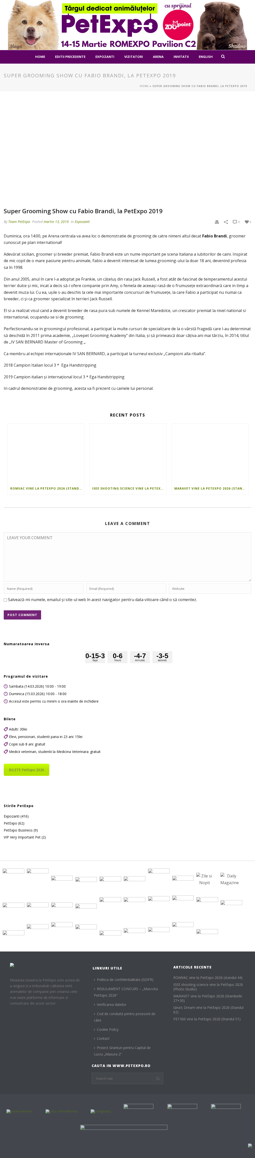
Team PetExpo (19, 221)
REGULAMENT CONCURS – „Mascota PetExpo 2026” (126, 992)
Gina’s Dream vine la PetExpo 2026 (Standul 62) (208, 1009)
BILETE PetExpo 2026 (26, 769)
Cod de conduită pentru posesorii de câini (124, 1017)
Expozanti (104, 56)
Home (40, 56)
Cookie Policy (108, 1029)
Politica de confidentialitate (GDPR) (125, 979)
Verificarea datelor (111, 1004)
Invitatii (181, 56)
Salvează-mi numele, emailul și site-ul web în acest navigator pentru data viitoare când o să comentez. (102, 599)
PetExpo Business (18, 830)
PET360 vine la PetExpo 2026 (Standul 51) (207, 1019)
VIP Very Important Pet (22, 837)
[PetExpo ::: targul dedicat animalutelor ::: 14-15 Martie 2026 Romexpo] (127, 25)
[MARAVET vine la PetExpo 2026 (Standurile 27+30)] (210, 453)
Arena (158, 56)
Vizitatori (133, 56)
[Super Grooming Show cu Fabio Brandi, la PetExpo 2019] (127, 152)
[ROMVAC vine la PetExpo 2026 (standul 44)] (46, 453)
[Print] (217, 221)
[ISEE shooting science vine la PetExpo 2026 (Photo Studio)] (128, 453)
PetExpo (10, 823)
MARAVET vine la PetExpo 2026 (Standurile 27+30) (211, 488)
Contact (103, 1038)
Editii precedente (70, 56)
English (206, 56)
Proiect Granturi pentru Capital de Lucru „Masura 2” (122, 1051)
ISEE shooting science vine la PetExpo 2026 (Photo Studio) (129, 488)
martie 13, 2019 (56, 221)
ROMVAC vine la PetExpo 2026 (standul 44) (47, 488)
